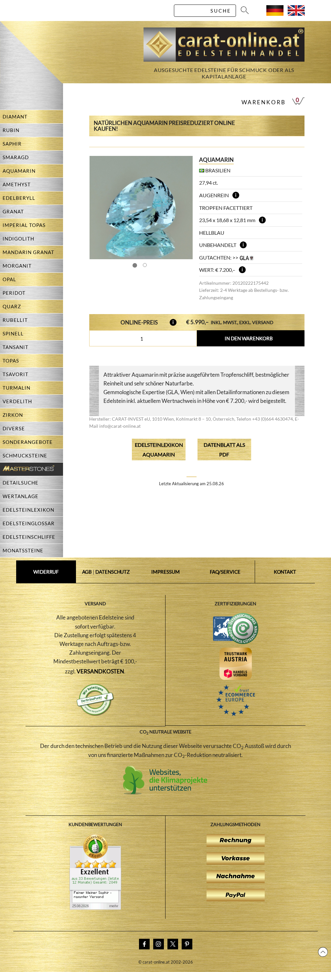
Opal (9, 279)
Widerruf (46, 572)
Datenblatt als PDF (224, 449)
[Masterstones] (27, 469)
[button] (181, 207)
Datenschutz (112, 572)
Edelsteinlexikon (28, 510)
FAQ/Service (225, 572)
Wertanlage (20, 496)
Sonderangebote (28, 442)
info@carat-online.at (120, 426)
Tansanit (15, 347)
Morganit (17, 266)
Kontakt (285, 572)
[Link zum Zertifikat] (95, 908)
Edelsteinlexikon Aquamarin (159, 449)
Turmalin (16, 388)
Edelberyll (19, 198)
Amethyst (17, 184)
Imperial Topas (24, 225)
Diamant (15, 116)
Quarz (12, 306)
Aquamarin (19, 171)
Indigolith (18, 238)
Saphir (12, 144)
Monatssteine (23, 550)
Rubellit (15, 320)
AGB (87, 572)
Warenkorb (263, 102)
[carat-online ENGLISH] (296, 13)
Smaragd (16, 157)
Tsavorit (15, 374)
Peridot (14, 293)
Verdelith (17, 401)
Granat (13, 211)
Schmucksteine (25, 455)
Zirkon (13, 415)
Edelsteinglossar (29, 523)
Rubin (11, 130)
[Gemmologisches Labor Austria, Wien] (246, 257)
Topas (11, 360)
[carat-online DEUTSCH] (274, 13)
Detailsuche (20, 483)
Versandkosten (100, 671)
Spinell (13, 333)
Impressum (165, 572)
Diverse (14, 428)
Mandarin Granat (28, 252)
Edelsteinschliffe (29, 537)
